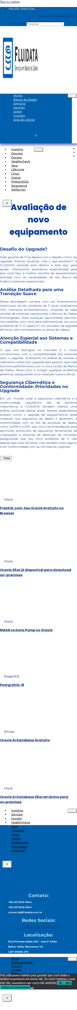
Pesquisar (19, 23)
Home (17, 95)
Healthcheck (20, 161)
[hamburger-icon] (72, 96)
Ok (60, 983)
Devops (17, 153)
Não (68, 983)
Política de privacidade (15, 987)
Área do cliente (24, 120)
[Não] (32, 988)
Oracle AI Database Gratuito (25, 740)
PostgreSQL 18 (12, 685)
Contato (19, 115)
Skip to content (10, 1)
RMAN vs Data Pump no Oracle (26, 630)
